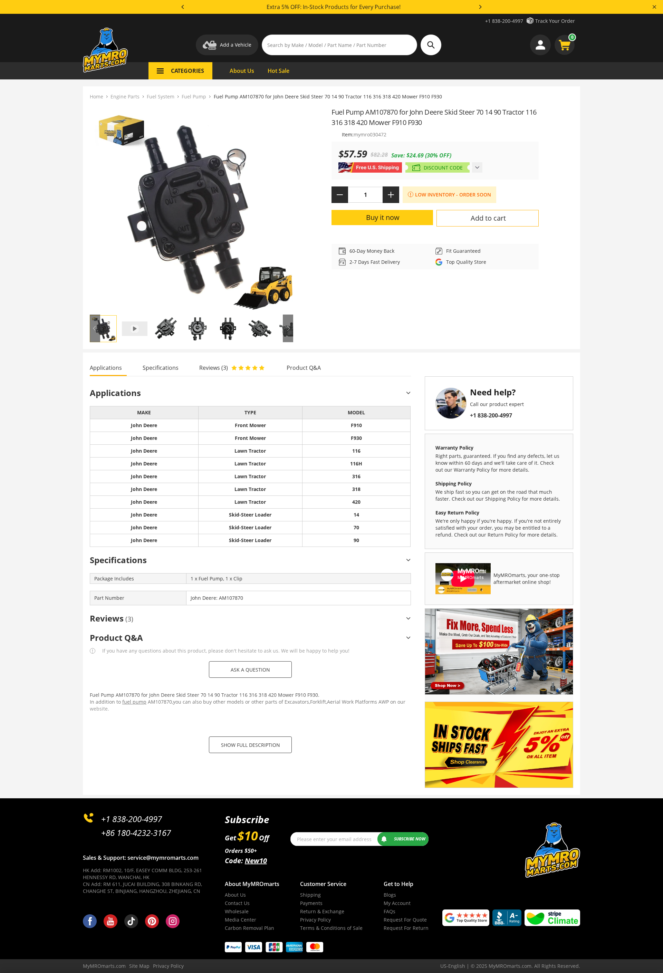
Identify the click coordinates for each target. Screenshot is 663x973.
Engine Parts (125, 96)
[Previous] (183, 6)
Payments (311, 903)
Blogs (390, 895)
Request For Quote (405, 919)
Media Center (240, 919)
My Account (397, 903)
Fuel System (160, 96)
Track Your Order (555, 21)
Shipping (310, 895)
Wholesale (237, 911)
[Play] (191, 208)
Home (96, 96)
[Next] (480, 6)
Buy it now (383, 217)
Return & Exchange (322, 911)
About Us (235, 895)
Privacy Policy (315, 919)
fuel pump (134, 702)
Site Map (139, 966)
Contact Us (237, 903)
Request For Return (406, 928)
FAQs (389, 911)
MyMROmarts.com (104, 966)
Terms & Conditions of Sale (331, 928)
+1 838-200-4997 (504, 21)
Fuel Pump (194, 96)
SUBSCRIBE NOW (409, 839)
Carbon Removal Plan (249, 928)
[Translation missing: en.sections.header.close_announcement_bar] (654, 6)
